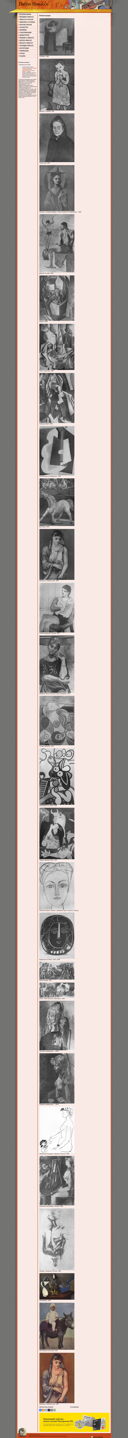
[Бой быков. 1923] (56, 525)
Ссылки (22, 56)
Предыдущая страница (46, 1407)
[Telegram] (46, 1410)
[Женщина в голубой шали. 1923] (56, 579)
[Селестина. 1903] (56, 162)
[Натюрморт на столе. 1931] (56, 804)
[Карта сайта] (45, 2)
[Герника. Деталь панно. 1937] (56, 859)
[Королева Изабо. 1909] (56, 422)
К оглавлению (74, 1407)
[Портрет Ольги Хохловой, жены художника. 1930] (56, 692)
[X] (49, 1410)
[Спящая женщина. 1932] (56, 745)
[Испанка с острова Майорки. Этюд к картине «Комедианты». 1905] (56, 210)
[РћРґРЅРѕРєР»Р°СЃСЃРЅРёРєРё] (43, 1410)
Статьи (22, 53)
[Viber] (51, 1410)
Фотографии (24, 48)
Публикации (24, 51)
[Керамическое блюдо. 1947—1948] (56, 958)
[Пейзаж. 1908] (56, 320)
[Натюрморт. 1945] (56, 1299)
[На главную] (42, 2)
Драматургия (24, 35)
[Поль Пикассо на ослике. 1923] (56, 1349)
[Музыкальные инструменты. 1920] (56, 475)
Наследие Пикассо (27, 45)
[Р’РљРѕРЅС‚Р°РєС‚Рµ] (40, 1410)
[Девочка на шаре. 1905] (56, 272)
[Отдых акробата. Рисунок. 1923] (56, 632)
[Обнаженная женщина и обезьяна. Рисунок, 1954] (56, 1152)
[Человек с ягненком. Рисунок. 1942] (56, 1270)
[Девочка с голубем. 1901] (56, 110)
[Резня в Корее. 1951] (56, 979)
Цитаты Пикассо (26, 40)
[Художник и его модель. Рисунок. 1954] (56, 1205)
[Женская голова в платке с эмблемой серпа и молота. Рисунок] (56, 909)
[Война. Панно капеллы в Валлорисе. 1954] (56, 997)
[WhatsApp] (54, 1410)
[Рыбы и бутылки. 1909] (56, 369)
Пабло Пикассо (33, 3)
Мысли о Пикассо (26, 43)
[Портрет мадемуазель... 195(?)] (56, 1050)
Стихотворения (25, 32)
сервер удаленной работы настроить (29, 69)
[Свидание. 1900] (56, 55)
